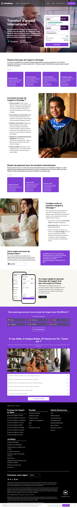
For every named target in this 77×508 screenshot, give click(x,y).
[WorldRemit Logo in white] (7, 3)
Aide (53, 3)
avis (30, 425)
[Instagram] (13, 479)
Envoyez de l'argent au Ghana (15, 432)
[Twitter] (10, 479)
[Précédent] (8, 69)
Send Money (56, 44)
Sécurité (53, 430)
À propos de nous (33, 418)
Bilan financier (11, 458)
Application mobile (34, 415)
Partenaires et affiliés (34, 427)
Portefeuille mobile (56, 420)
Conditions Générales (13, 442)
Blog (30, 423)
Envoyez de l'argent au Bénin (15, 425)
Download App (71, 3)
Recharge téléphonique (57, 423)
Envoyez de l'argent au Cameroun (16, 418)
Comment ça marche (34, 413)
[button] (38, 376)
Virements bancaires (56, 418)
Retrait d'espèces (55, 415)
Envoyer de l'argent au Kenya (15, 434)
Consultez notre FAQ (38, 398)
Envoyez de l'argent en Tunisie (15, 422)
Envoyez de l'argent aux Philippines (16, 420)
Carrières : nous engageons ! (36, 420)
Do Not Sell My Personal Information (54, 505)
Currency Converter (61, 3)
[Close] (75, 505)
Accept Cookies (66, 505)
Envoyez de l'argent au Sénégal (15, 427)
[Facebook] (8, 479)
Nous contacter (55, 425)
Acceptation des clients (13, 451)
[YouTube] (17, 479)
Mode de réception (50, 31)
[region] (38, 505)
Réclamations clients (56, 427)
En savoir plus (12, 84)
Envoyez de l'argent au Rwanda (15, 430)
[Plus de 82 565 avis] (12, 41)
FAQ (52, 413)
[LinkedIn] (15, 479)
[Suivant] (11, 69)
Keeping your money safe (14, 465)
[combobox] (56, 33)
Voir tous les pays (38, 329)
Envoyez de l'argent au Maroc (15, 415)
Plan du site (10, 467)
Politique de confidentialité (14, 444)
